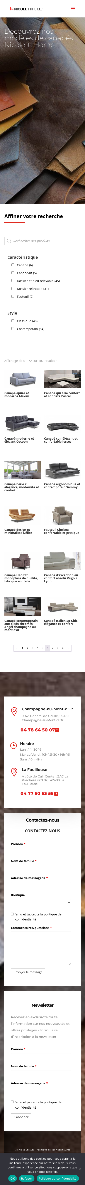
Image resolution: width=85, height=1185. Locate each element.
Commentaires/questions (31, 928)
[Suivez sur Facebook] (57, 730)
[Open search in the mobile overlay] (42, 241)
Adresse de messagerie (29, 878)
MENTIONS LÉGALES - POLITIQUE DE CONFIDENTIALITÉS (42, 1150)
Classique (27, 321)
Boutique (18, 895)
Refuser (26, 1178)
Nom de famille (24, 861)
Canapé (25, 265)
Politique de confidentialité (58, 1178)
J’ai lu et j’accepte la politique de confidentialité (37, 917)
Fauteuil (25, 296)
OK (12, 1178)
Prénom (18, 844)
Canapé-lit (27, 273)
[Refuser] (79, 1169)
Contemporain (30, 329)
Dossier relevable (33, 289)
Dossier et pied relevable (38, 281)
